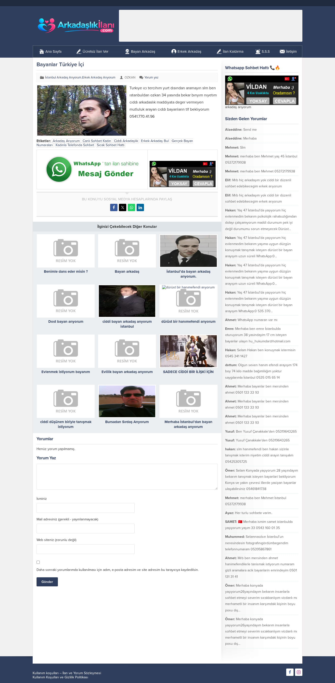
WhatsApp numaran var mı (257, 320)
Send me (250, 130)
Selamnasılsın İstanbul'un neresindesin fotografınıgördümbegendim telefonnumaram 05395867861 (256, 543)
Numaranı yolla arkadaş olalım (270, 653)
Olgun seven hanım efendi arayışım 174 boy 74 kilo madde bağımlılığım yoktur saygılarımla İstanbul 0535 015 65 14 (261, 371)
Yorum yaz (151, 77)
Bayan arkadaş (127, 271)
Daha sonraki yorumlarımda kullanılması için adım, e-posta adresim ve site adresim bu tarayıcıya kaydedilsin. (118, 570)
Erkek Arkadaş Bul (155, 141)
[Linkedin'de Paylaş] (140, 207)
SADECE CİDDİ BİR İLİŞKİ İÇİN (188, 372)
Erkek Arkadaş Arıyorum (99, 77)
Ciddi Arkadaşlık (126, 141)
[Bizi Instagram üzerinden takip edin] (298, 672)
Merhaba (250, 138)
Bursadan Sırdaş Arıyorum (127, 422)
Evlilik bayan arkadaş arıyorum (127, 372)
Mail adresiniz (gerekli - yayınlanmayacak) (67, 519)
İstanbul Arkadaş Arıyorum (63, 77)
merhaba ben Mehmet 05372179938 (267, 171)
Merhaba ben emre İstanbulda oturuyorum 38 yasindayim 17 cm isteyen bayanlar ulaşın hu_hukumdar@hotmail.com (257, 335)
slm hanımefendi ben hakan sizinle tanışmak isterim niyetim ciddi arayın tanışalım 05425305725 (259, 455)
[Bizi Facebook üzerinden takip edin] (290, 672)
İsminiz (42, 499)
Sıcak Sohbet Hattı (110, 145)
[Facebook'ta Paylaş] (113, 207)
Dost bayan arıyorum (65, 321)
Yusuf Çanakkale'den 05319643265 (263, 440)
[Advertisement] (210, 26)
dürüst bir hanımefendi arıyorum (188, 321)
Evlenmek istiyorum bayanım (65, 372)
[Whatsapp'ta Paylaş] (131, 207)
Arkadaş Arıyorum (66, 141)
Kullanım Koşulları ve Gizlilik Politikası (60, 677)
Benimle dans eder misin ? (66, 271)
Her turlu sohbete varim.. (253, 513)
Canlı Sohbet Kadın (97, 141)
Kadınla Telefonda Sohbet (75, 145)
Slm (242, 147)
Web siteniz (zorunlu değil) (56, 540)
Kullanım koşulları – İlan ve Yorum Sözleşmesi (67, 673)
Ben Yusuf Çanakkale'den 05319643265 (266, 431)
